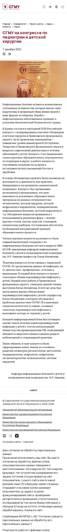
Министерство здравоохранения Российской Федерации (27, 416)
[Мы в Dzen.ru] (17, 436)
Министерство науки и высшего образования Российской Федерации (27, 424)
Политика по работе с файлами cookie (26, 530)
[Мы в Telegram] (10, 436)
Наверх (33, 390)
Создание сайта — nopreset (17, 441)
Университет (20, 24)
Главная (6, 24)
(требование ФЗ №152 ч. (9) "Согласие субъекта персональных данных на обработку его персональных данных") (32, 520)
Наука (49, 24)
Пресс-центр (36, 24)
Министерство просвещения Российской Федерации (31, 429)
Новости (6, 26)
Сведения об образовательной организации (27, 409)
